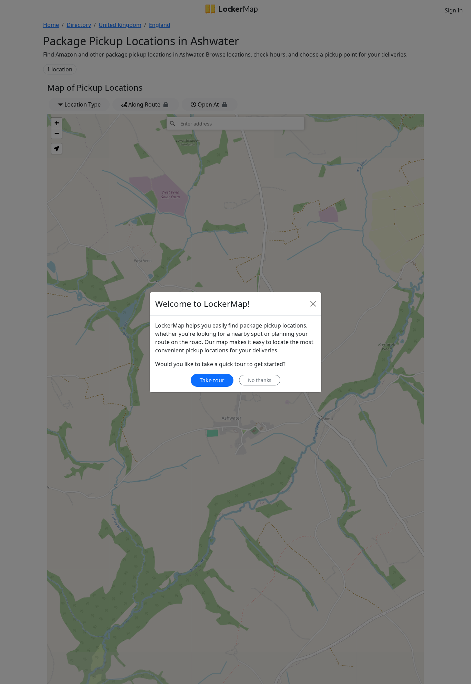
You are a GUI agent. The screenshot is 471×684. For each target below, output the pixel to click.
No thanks (259, 380)
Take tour (212, 380)
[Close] (313, 303)
